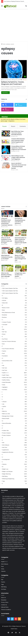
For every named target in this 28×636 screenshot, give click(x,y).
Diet (3, 329)
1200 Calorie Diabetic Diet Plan (10, 288)
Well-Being (4, 476)
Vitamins (4, 464)
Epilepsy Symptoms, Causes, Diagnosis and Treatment (12, 83)
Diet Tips (4, 331)
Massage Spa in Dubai (7, 416)
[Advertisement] (14, 24)
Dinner (3, 334)
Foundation (5, 355)
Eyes (3, 343)
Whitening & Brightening (8, 478)
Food (3, 353)
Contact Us (4, 604)
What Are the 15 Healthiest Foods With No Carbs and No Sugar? (6, 240)
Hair (3, 365)
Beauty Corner (5, 307)
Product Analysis (6, 433)
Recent (13, 126)
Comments (23, 126)
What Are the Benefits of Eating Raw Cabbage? (6, 274)
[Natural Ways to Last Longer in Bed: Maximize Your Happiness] (6, 158)
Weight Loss (5, 469)
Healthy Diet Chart (7, 377)
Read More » (5, 92)
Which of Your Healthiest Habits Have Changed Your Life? (20, 258)
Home (3, 44)
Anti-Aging (4, 298)
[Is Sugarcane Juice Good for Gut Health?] (21, 268)
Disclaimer (3, 600)
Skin (3, 442)
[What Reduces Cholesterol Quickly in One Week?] (7, 250)
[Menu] (2, 6)
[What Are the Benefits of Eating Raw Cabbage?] (7, 268)
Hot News (4, 389)
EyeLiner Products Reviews (9, 341)
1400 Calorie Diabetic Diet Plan (10, 290)
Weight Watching (6, 474)
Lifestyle (4, 401)
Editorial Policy (4, 607)
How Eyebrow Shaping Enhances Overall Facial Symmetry (20, 221)
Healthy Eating (5, 380)
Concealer (4, 324)
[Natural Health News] (10, 6)
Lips (3, 404)
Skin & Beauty (5, 445)
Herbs (3, 384)
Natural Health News (6, 79)
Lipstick (4, 406)
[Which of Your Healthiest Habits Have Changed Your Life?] (21, 250)
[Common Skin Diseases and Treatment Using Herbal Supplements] (6, 141)
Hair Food (4, 370)
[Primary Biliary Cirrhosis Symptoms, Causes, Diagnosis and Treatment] (6, 149)
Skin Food (4, 447)
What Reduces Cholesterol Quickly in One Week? (6, 257)
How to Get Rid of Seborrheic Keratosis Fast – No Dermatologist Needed (18, 165)
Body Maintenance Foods (8, 312)
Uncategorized (5, 459)
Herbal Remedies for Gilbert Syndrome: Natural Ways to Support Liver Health (20, 240)
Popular (4, 126)
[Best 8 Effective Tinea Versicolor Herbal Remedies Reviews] (6, 133)
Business (4, 317)
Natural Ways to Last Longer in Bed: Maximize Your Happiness (18, 157)
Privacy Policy (4, 602)
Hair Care (4, 368)
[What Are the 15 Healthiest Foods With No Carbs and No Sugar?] (7, 232)
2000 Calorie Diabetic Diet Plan (10, 293)
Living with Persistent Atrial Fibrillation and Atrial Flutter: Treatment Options (6, 222)
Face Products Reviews (8, 348)
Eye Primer (5, 339)
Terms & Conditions (6, 609)
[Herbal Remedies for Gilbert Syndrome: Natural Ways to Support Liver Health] (21, 232)
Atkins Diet (5, 302)
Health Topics (5, 375)
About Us (3, 597)
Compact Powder (6, 322)
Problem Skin (5, 430)
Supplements (5, 449)
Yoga (3, 481)
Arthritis (4, 300)
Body (3, 310)
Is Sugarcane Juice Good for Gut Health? (20, 274)
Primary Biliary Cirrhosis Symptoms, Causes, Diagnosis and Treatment (18, 147)
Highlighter (5, 387)
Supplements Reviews (7, 452)
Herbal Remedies (6, 382)
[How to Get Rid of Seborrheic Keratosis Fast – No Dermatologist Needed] (6, 165)
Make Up (4, 411)
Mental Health (5, 418)
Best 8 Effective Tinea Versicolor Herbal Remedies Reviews (17, 133)
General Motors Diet (7, 360)
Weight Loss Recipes (7, 471)
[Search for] (26, 6)
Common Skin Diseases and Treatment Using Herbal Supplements (18, 140)
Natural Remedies (6, 423)
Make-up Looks (6, 413)
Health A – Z (5, 372)
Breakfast (4, 315)
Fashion (4, 351)
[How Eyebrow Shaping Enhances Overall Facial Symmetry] (21, 213)
